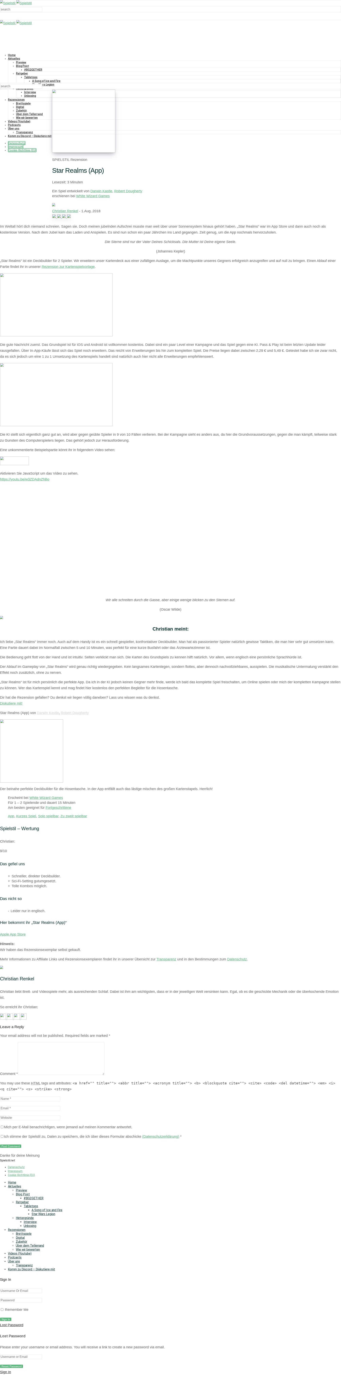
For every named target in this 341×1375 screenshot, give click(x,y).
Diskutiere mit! (11, 703)
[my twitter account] (64, 217)
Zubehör (21, 110)
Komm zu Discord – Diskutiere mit (30, 136)
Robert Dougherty (128, 191)
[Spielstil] (16, 3)
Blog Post (22, 66)
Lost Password (11, 1325)
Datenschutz (16, 143)
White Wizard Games (93, 196)
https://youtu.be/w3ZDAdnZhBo (24, 479)
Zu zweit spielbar (73, 816)
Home (12, 55)
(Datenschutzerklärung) (160, 1136)
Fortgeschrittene (58, 808)
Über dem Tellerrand (29, 114)
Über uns (13, 128)
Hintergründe (25, 1218)
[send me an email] (69, 217)
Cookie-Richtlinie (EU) (22, 150)
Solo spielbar (48, 816)
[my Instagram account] (54, 217)
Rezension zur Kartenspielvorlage (68, 267)
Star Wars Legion (43, 84)
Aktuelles (14, 58)
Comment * (9, 1074)
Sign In (5, 1372)
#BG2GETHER (33, 69)
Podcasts (14, 125)
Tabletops (30, 77)
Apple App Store (13, 934)
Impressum (15, 146)
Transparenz (24, 132)
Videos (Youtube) (19, 121)
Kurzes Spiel (26, 816)
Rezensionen (16, 99)
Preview (21, 62)
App (11, 816)
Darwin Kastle (101, 191)
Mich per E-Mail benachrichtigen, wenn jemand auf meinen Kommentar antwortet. (68, 1127)
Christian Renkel (65, 211)
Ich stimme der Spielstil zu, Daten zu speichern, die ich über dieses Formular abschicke (93, 1136)
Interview (30, 92)
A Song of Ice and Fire (46, 81)
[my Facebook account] (59, 217)
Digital (20, 107)
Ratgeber (22, 73)
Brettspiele (23, 103)
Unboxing (30, 95)
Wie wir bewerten (27, 117)
